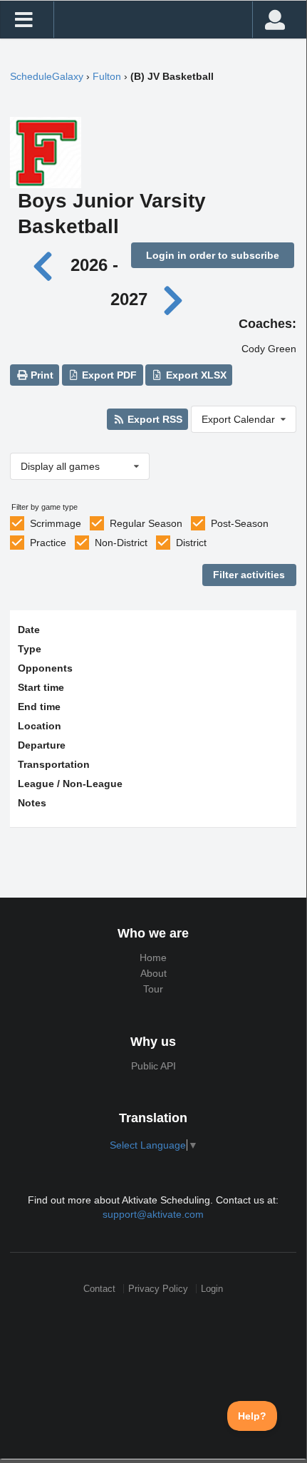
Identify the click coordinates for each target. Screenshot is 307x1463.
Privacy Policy (158, 1288)
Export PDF (108, 375)
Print (40, 375)
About (153, 973)
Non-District (121, 542)
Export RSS (153, 419)
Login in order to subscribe (212, 255)
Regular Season (146, 523)
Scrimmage (55, 523)
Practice (48, 542)
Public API (153, 1066)
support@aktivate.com (153, 1214)
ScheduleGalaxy (46, 76)
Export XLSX (195, 375)
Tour (153, 989)
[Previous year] (47, 264)
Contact (99, 1288)
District (191, 542)
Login (212, 1288)
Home (153, 957)
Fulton (107, 76)
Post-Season (240, 523)
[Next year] (173, 299)
